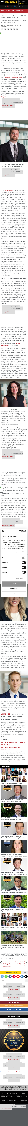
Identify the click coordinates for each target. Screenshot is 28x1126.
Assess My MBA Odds (14, 1016)
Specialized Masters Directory (14, 1006)
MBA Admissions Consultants (14, 1013)
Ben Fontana (10, 953)
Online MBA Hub (14, 1002)
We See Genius (21, 1089)
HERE (18, 761)
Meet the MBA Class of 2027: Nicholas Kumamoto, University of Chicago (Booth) (14, 873)
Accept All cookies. (8, 105)
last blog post (9, 190)
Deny (14, 593)
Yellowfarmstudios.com (18, 1102)
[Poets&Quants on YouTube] (18, 976)
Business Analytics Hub (14, 1009)
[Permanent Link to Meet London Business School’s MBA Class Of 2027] (14, 919)
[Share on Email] (8, 29)
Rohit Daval (4, 957)
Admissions (19, 11)
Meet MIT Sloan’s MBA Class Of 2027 (12, 783)
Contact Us (20, 1096)
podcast (24, 955)
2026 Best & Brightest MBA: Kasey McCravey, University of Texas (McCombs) (14, 855)
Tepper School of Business (7, 958)
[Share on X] (5, 29)
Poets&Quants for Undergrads (16, 1088)
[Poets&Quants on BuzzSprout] (6, 976)
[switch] (24, 562)
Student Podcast (19, 957)
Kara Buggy (16, 955)
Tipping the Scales (9, 1089)
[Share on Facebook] (2, 29)
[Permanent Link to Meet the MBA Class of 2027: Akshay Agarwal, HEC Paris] (14, 901)
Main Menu (10, 11)
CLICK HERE (6, 714)
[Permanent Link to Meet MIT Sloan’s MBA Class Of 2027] (14, 775)
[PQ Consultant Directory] (14, 1071)
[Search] (26, 980)
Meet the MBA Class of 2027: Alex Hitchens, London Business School (11, 818)
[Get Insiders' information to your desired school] (14, 1040)
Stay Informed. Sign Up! (10, 972)
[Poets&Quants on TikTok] (26, 976)
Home (3, 11)
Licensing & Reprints (12, 1095)
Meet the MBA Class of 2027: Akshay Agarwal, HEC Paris (12, 910)
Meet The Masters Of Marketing (20, 963)
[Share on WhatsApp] (14, 29)
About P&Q (5, 1093)
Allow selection (14, 588)
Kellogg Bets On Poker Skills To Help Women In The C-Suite (8, 965)
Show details (19, 578)
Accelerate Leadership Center (13, 77)
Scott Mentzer (11, 957)
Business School (17, 953)
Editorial (12, 1096)
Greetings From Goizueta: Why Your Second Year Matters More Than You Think (12, 947)
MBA (21, 955)
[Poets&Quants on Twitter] (2, 976)
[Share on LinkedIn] (11, 29)
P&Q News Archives (15, 1093)
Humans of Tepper (8, 955)
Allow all (14, 583)
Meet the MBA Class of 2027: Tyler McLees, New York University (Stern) (12, 837)
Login (24, 972)
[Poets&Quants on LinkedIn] (22, 976)
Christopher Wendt (15, 954)
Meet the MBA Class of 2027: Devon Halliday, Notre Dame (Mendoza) (12, 800)
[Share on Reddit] (17, 29)
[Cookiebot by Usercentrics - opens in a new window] (19, 531)
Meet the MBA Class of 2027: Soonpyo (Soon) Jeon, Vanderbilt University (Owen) (14, 891)
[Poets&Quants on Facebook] (10, 976)
